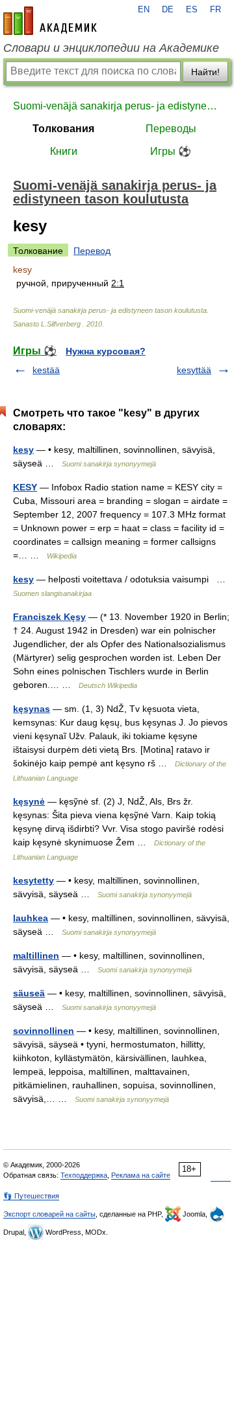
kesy (23, 449)
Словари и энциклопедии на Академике (111, 47)
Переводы (171, 128)
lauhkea (30, 918)
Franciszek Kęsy (49, 617)
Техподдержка (83, 1175)
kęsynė (29, 801)
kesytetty (33, 880)
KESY (25, 487)
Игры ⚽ (170, 151)
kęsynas (31, 709)
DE (168, 9)
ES (192, 9)
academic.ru (50, 20)
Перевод (91, 251)
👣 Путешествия (31, 1196)
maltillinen (36, 955)
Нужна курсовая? (106, 351)
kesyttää (194, 370)
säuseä (29, 993)
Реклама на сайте (140, 1175)
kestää (46, 370)
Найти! (205, 72)
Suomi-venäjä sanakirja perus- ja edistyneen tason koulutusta (117, 105)
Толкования (63, 128)
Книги (63, 151)
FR (215, 9)
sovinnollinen (43, 1030)
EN (144, 9)
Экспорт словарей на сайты (49, 1214)
